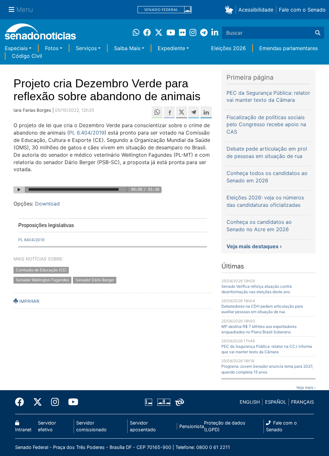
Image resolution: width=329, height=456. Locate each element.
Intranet (23, 429)
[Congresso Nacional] (164, 401)
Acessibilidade (255, 9)
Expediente (171, 48)
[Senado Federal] (164, 9)
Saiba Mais (127, 48)
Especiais (16, 48)
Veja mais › (306, 387)
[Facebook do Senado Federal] (22, 402)
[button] (230, 9)
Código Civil (27, 56)
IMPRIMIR (29, 301)
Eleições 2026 (228, 48)
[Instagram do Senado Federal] (55, 402)
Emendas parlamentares (288, 48)
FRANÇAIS (302, 402)
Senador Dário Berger (95, 280)
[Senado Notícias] (40, 33)
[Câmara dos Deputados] (148, 401)
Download (47, 203)
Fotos (51, 48)
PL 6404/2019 (31, 239)
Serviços (86, 48)
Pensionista (191, 426)
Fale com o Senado (302, 9)
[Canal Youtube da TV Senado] (71, 402)
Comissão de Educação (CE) (41, 270)
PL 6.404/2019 (86, 132)
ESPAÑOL (275, 402)
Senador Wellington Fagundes (42, 280)
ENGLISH (250, 402)
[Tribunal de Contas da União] (179, 401)
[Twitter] (38, 402)
